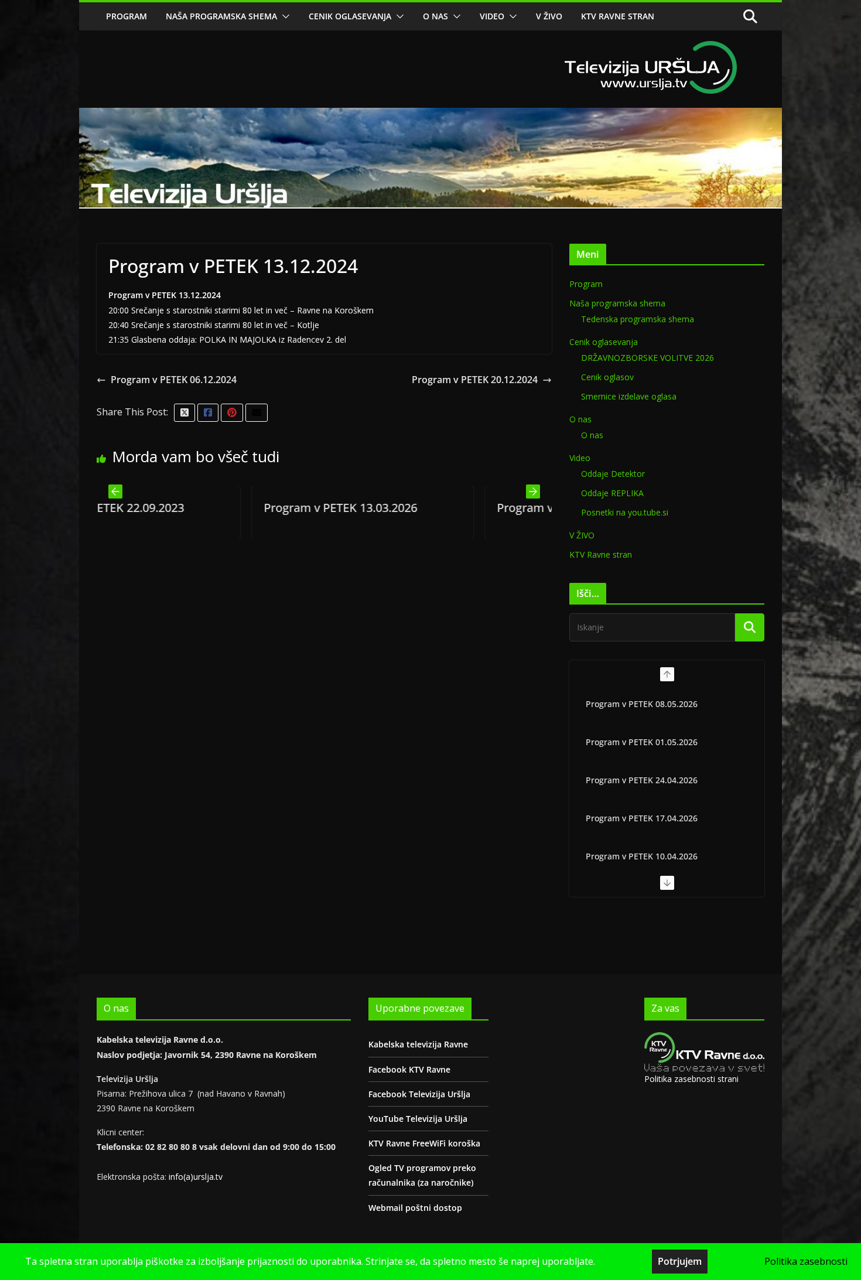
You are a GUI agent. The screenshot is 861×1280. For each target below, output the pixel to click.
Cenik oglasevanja (350, 16)
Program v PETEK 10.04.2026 (642, 856)
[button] (283, 16)
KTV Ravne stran (617, 16)
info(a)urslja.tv (196, 1176)
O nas (435, 16)
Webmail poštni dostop (415, 1207)
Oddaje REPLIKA (612, 493)
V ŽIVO (549, 16)
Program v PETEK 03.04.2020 (465, 508)
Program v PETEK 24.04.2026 (642, 780)
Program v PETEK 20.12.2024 (475, 379)
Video (492, 16)
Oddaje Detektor (613, 473)
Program (126, 16)
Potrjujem (680, 1261)
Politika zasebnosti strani (691, 1078)
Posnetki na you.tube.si (624, 512)
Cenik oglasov (607, 377)
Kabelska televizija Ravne (418, 1044)
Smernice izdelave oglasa (628, 396)
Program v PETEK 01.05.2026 (642, 741)
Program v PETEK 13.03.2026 (232, 508)
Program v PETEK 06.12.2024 (174, 379)
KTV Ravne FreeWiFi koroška (424, 1143)
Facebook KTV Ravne (409, 1069)
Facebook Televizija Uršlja (419, 1094)
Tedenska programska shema (637, 319)
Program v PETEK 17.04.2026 (642, 818)
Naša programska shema (221, 16)
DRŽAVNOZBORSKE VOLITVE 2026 (647, 357)
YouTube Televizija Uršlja (417, 1118)
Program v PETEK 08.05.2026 (642, 703)
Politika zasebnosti (806, 1261)
